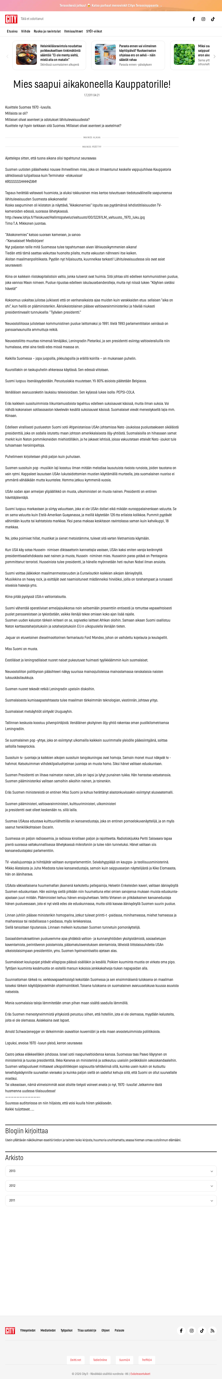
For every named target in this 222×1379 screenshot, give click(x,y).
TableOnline (100, 1360)
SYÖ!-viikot (94, 31)
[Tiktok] (213, 19)
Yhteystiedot (27, 1330)
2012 (12, 1185)
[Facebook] (194, 19)
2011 (12, 1200)
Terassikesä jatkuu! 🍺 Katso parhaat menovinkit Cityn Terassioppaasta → (111, 5)
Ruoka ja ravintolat (47, 31)
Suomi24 (124, 1360)
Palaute (119, 1330)
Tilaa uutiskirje (87, 1330)
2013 (12, 1171)
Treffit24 (147, 1360)
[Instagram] (203, 19)
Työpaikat (66, 1330)
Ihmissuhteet (73, 31)
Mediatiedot (48, 1330)
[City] (10, 1330)
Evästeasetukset (140, 1374)
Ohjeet (105, 1330)
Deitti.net (75, 1360)
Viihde (25, 31)
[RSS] (212, 1330)
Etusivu (12, 31)
